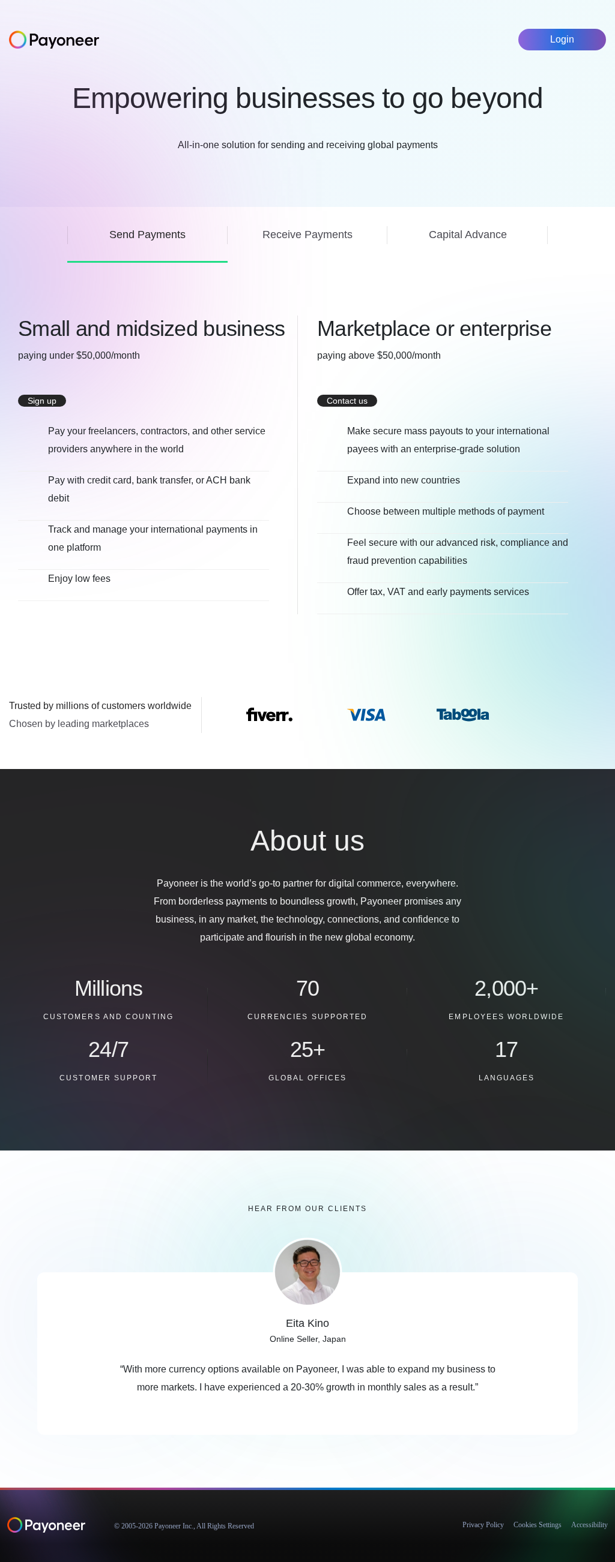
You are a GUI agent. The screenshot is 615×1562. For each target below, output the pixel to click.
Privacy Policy (483, 1525)
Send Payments (147, 235)
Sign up (42, 400)
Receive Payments (307, 235)
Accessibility (589, 1525)
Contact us (347, 400)
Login (562, 39)
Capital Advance (468, 235)
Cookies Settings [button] (538, 1525)
